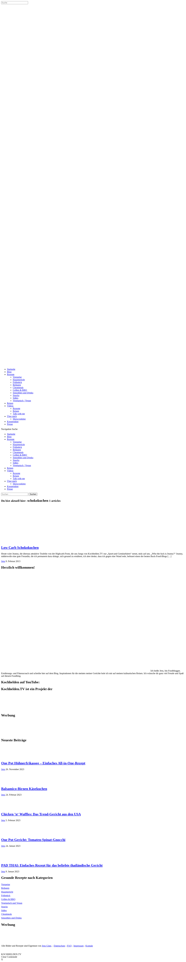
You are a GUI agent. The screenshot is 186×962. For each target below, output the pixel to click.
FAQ (69, 946)
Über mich (12, 416)
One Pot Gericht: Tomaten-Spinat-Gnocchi (33, 840)
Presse (10, 424)
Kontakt (89, 946)
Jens (3, 561)
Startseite (11, 369)
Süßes (15, 398)
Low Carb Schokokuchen (20, 547)
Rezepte (10, 374)
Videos (10, 406)
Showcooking (19, 419)
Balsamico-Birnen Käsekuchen (24, 789)
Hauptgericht (19, 379)
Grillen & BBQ (20, 390)
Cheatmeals (18, 387)
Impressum (79, 946)
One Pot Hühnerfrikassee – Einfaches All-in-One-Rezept (43, 763)
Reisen (10, 403)
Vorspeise (17, 377)
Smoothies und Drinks (23, 393)
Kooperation (12, 421)
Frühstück (17, 382)
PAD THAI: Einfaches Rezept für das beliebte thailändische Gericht (52, 865)
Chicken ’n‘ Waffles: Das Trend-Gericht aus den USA (41, 814)
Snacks (16, 395)
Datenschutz (59, 946)
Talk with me (19, 413)
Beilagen (17, 385)
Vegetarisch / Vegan (22, 400)
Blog (9, 372)
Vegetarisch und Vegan (11, 903)
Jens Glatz (46, 946)
